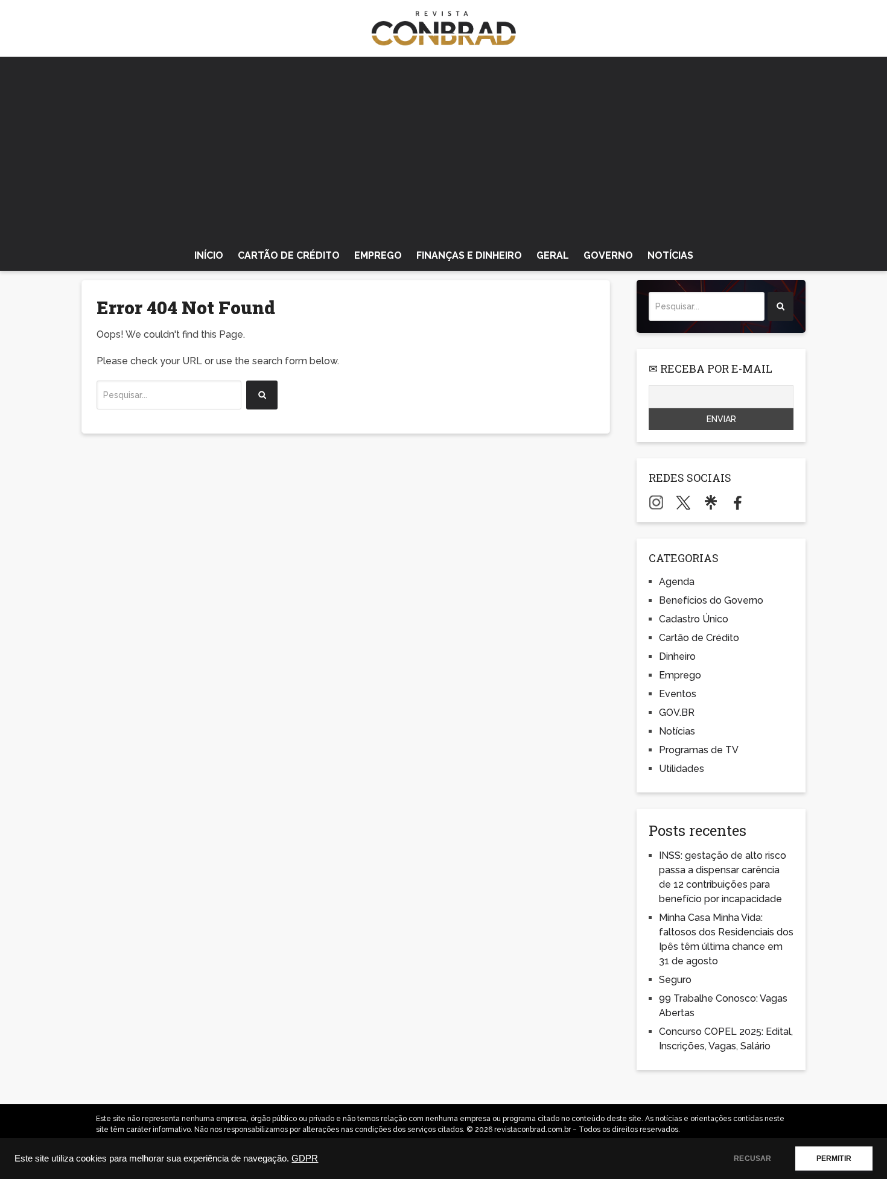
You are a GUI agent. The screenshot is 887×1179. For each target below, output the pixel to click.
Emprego (378, 255)
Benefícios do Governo (711, 600)
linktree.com (710, 502)
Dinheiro (677, 656)
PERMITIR (833, 1158)
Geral (552, 255)
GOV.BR (677, 712)
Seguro (675, 979)
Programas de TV (699, 750)
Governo (608, 255)
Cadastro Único (693, 619)
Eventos (677, 694)
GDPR (304, 1158)
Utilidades (681, 768)
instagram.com (656, 502)
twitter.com (683, 502)
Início (208, 255)
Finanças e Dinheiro (469, 255)
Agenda (677, 581)
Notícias (670, 255)
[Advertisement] (443, 147)
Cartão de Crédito (289, 255)
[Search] (262, 395)
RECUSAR (752, 1158)
